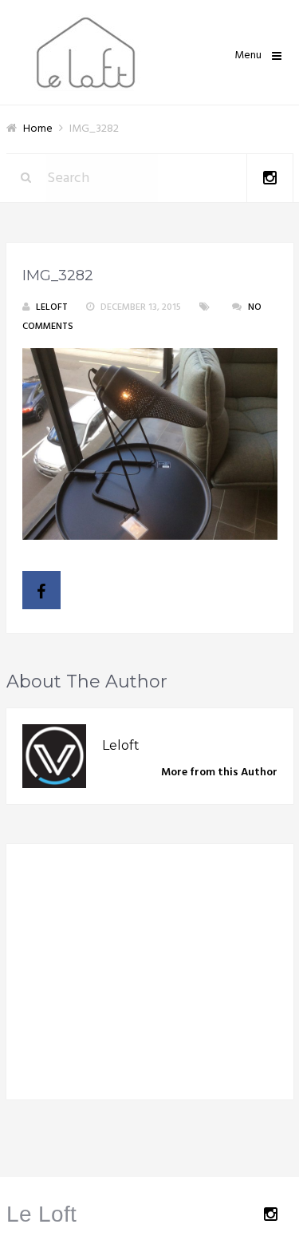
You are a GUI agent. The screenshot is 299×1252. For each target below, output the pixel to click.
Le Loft (41, 1214)
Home (38, 129)
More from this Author (219, 772)
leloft (52, 307)
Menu (248, 55)
